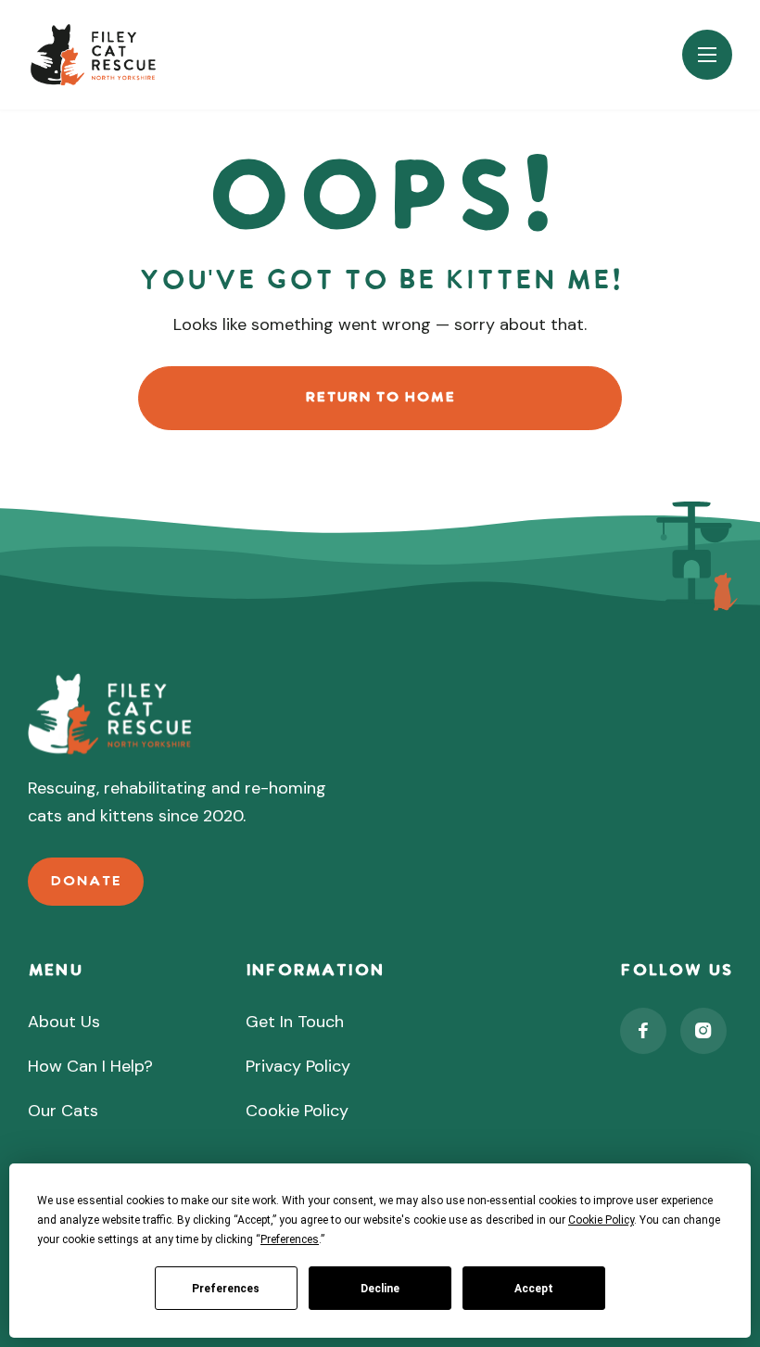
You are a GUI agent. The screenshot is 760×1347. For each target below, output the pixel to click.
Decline (380, 1288)
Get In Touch (295, 1021)
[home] (94, 54)
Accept (533, 1288)
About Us (64, 1021)
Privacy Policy (298, 1066)
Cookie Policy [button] (601, 1220)
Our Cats (63, 1110)
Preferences (226, 1288)
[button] (707, 55)
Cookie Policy (297, 1110)
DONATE (85, 881)
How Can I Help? (90, 1066)
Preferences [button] (289, 1239)
